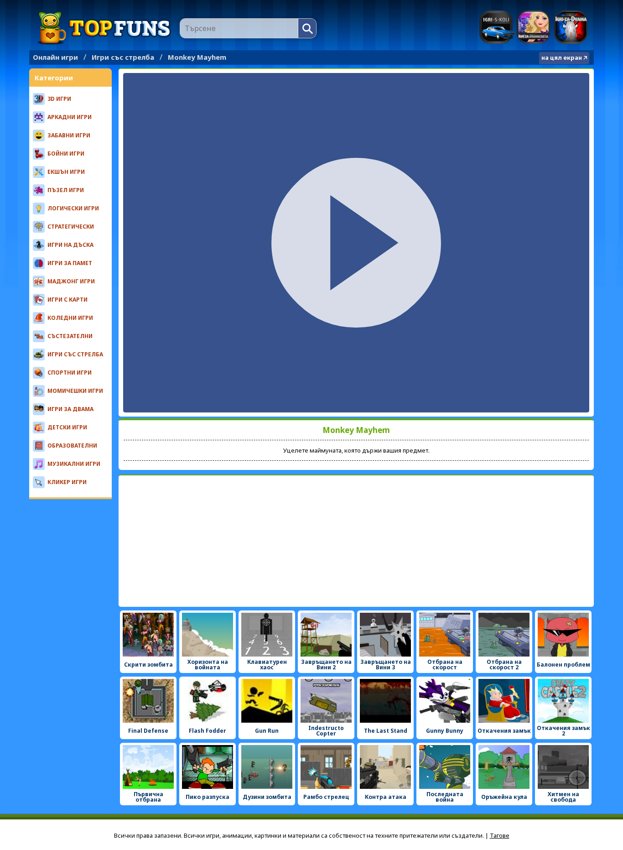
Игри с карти (67, 299)
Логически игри (73, 208)
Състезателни (70, 336)
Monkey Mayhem (197, 57)
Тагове (499, 835)
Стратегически (70, 226)
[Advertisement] (356, 541)
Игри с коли (497, 27)
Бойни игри (65, 153)
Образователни (72, 445)
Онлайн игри (55, 57)
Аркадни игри (69, 117)
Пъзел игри (65, 190)
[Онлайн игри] (104, 28)
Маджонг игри (71, 281)
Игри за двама (571, 27)
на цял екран (561, 57)
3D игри (59, 99)
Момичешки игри (75, 391)
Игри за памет (69, 263)
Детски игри (67, 427)
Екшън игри (66, 172)
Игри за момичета (533, 27)
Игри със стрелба (123, 57)
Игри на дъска (70, 245)
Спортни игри (69, 372)
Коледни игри (70, 318)
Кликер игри (67, 482)
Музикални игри (73, 464)
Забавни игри (68, 135)
